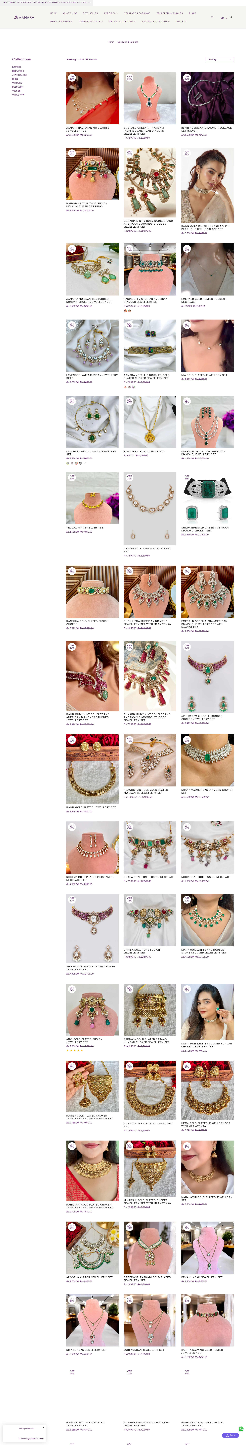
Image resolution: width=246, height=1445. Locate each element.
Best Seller (17, 87)
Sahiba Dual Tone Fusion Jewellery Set (142, 951)
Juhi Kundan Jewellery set (144, 1350)
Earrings (16, 67)
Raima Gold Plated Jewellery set (91, 807)
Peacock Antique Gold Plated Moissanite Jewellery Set (146, 791)
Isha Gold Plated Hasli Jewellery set (91, 453)
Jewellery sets (19, 75)
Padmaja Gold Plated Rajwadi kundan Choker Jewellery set (147, 1040)
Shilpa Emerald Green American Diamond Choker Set (205, 529)
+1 (85, 463)
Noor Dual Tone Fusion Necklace (206, 877)
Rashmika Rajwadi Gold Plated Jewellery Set (146, 1424)
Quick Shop (102, 122)
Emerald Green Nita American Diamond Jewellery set (203, 453)
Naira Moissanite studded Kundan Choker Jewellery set (206, 1045)
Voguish (16, 91)
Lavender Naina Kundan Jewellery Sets (92, 376)
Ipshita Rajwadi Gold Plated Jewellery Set (202, 1351)
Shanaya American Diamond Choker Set (207, 791)
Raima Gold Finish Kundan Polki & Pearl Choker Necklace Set (205, 228)
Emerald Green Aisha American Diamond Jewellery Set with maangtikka (204, 624)
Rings (15, 79)
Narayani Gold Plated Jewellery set (148, 1125)
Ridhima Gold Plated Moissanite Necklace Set (89, 878)
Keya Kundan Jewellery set (202, 1277)
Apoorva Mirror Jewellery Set (89, 1277)
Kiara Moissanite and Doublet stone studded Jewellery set (204, 951)
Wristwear (17, 83)
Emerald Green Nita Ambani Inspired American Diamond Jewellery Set (144, 131)
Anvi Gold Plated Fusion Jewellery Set (84, 1040)
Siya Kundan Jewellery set (86, 1350)
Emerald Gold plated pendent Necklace (204, 300)
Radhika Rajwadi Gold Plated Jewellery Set (203, 1424)
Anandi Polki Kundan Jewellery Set (147, 550)
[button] (212, 17)
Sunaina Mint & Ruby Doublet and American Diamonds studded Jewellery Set (148, 224)
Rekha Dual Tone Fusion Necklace (149, 877)
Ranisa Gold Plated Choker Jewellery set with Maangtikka (90, 1117)
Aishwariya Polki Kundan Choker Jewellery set (90, 968)
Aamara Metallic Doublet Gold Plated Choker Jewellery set (147, 376)
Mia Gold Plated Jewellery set (204, 375)
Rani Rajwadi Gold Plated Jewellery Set (85, 1424)
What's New (18, 95)
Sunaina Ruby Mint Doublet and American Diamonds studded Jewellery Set (147, 717)
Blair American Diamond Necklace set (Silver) (206, 129)
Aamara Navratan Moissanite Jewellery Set (87, 129)
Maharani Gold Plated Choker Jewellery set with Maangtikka (90, 1206)
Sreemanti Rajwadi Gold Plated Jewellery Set (147, 1279)
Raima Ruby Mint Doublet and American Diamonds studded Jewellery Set (87, 717)
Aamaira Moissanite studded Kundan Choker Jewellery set (89, 300)
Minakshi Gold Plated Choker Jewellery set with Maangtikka (147, 1201)
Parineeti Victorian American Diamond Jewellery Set (146, 300)
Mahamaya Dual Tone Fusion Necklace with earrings (86, 205)
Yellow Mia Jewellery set (85, 527)
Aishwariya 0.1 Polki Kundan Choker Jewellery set (202, 717)
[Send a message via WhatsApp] (241, 1429)
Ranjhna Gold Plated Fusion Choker (87, 622)
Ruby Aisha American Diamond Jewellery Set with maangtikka (147, 622)
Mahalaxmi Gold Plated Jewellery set (206, 1199)
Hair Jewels (18, 71)
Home (111, 42)
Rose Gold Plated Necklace (145, 451)
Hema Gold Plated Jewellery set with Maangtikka (205, 1124)
